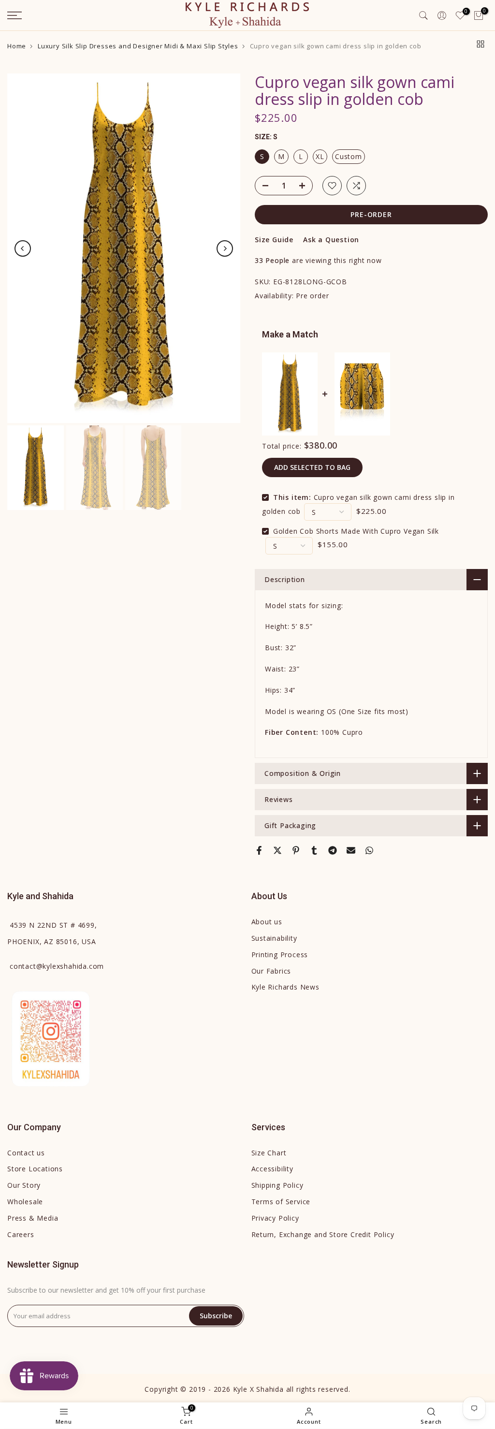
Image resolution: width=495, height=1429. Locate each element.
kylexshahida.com (57, 966)
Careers (20, 1234)
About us (266, 921)
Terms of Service (281, 1201)
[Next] (225, 248)
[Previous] (23, 248)
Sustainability (274, 938)
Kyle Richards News (285, 987)
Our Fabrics (271, 971)
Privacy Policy (275, 1218)
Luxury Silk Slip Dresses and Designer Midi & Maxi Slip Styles (138, 46)
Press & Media (32, 1218)
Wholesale (25, 1201)
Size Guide (274, 239)
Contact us (26, 1152)
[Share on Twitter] (277, 850)
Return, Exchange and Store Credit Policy (322, 1234)
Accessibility (272, 1168)
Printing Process (279, 954)
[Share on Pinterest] (295, 850)
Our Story (24, 1185)
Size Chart (269, 1152)
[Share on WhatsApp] (369, 850)
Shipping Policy (277, 1185)
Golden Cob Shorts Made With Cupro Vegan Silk (356, 531)
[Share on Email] (351, 850)
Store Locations (35, 1168)
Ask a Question (331, 239)
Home (16, 46)
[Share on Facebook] (259, 850)
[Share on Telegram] (332, 850)
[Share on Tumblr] (314, 850)
